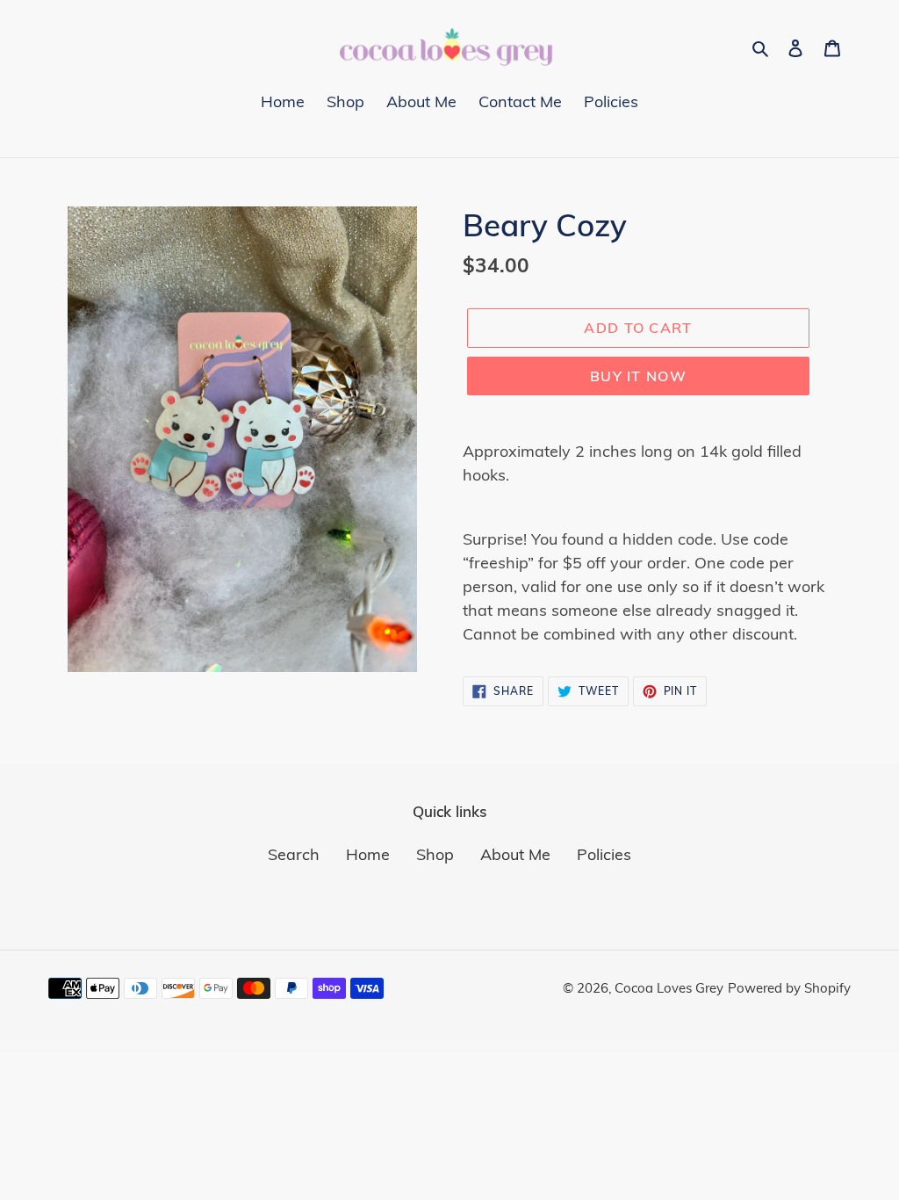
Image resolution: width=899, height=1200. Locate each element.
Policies (604, 854)
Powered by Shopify (789, 988)
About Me (515, 854)
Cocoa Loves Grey (669, 988)
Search (294, 854)
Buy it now (638, 376)
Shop (435, 854)
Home (368, 854)
